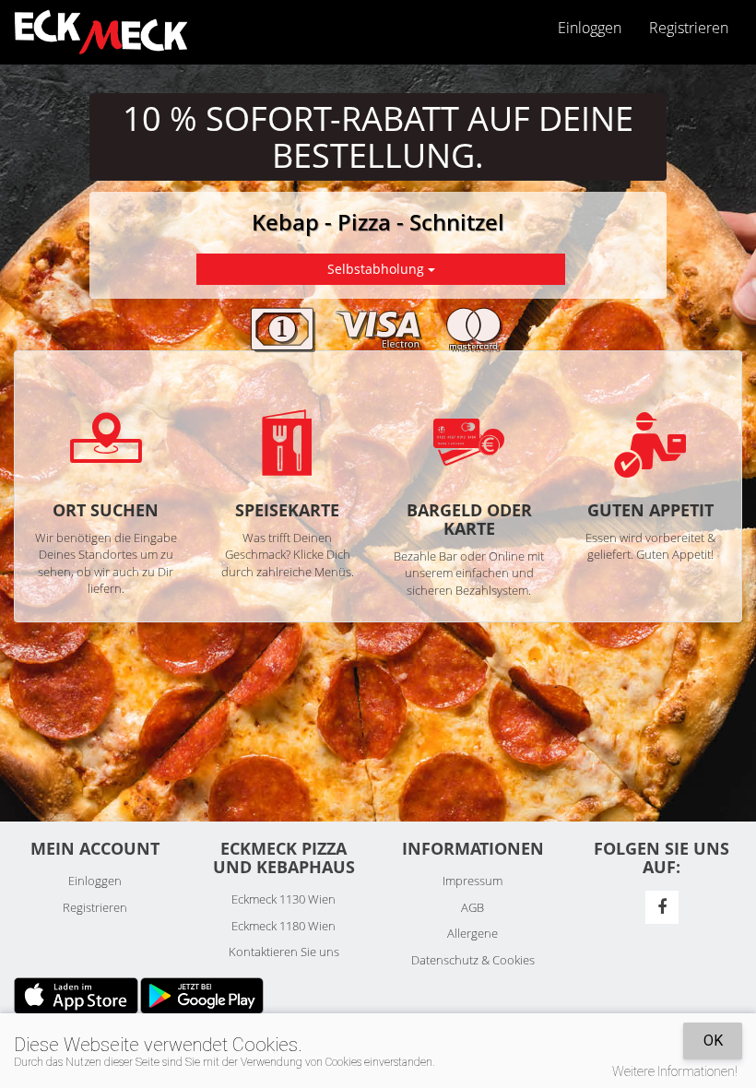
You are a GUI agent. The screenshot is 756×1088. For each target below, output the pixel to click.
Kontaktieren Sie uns (284, 951)
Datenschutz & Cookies (473, 960)
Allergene (472, 933)
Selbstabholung (377, 269)
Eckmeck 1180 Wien (283, 925)
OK (713, 1040)
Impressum (472, 880)
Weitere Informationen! (675, 1071)
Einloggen (95, 880)
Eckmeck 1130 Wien (283, 899)
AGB (472, 907)
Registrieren (688, 28)
